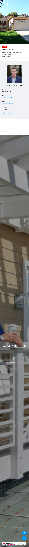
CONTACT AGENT (8, 113)
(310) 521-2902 (7, 97)
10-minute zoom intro (14, 362)
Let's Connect (14, 358)
